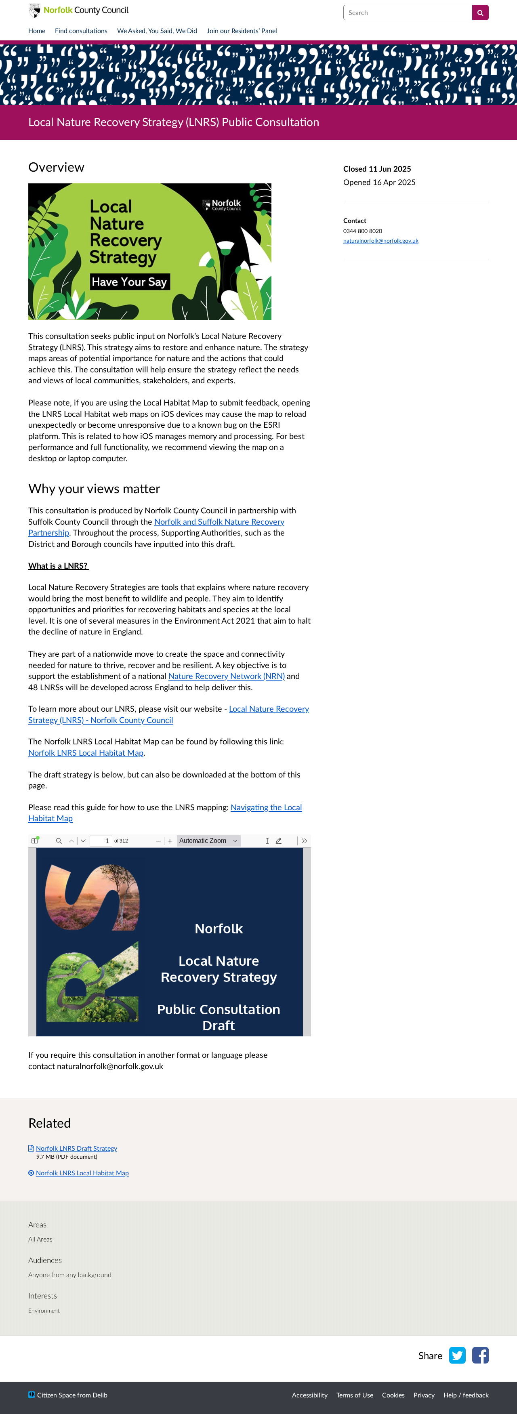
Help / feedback (466, 1395)
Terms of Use (354, 1395)
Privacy (424, 1395)
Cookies (393, 1395)
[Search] (480, 12)
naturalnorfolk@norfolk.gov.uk (380, 240)
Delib (99, 1395)
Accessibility (310, 1395)
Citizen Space (56, 1395)
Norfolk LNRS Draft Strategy (76, 1148)
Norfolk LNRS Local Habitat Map (85, 752)
